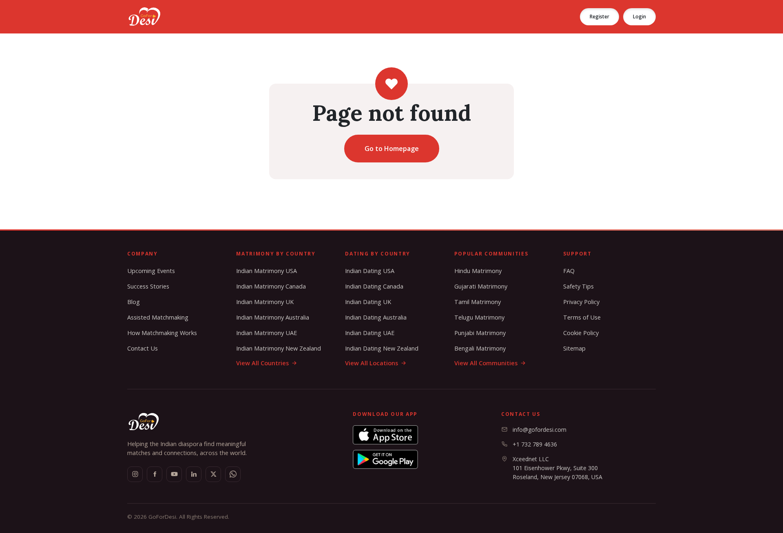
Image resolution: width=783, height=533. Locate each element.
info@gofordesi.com (539, 429)
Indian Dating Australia (376, 317)
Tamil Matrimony (477, 302)
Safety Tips (578, 286)
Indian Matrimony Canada (271, 286)
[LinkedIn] (193, 474)
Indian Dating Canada (374, 286)
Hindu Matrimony (478, 271)
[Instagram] (135, 474)
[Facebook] (154, 474)
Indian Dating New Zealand (381, 348)
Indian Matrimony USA (266, 271)
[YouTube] (174, 474)
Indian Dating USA (369, 271)
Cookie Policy (581, 333)
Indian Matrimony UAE (266, 333)
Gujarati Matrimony (480, 286)
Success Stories (148, 286)
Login (639, 16)
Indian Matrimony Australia (272, 317)
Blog (133, 302)
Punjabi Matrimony (480, 333)
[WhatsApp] (233, 474)
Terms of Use (582, 317)
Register (599, 16)
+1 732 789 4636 (535, 444)
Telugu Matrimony (479, 317)
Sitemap (574, 348)
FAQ (569, 271)
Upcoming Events (151, 271)
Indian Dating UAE (369, 333)
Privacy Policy (581, 302)
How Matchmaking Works (162, 333)
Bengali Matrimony (480, 348)
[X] (213, 474)
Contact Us (142, 348)
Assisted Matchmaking (157, 317)
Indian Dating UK (368, 302)
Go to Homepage (392, 148)
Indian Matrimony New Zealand (278, 348)
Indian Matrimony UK (265, 302)
